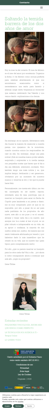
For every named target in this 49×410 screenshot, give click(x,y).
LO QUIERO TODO (13, 340)
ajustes (20, 402)
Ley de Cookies (24, 374)
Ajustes (29, 406)
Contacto (24, 2)
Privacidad (24, 368)
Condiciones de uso (24, 364)
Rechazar (18, 406)
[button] (43, 383)
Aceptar (7, 406)
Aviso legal (24, 371)
